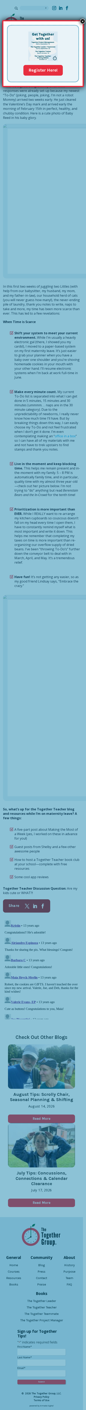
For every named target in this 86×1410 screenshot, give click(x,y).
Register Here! (43, 70)
